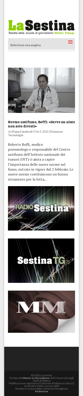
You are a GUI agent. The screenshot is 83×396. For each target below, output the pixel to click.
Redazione (41, 391)
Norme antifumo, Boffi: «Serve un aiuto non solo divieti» (41, 123)
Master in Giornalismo (36, 378)
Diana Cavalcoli (22, 131)
